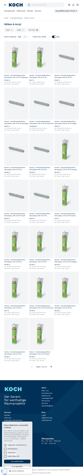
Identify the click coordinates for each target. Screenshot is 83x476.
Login (44, 415)
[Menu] (5, 5)
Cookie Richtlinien (64, 470)
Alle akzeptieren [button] (17, 461)
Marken (30, 11)
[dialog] (17, 448)
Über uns (45, 391)
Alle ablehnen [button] (17, 467)
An (28, 37)
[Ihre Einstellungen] (69, 5)
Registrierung (47, 418)
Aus (19, 37)
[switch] (24, 37)
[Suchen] (29, 4)
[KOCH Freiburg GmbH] (16, 5)
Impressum (54, 470)
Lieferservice (47, 420)
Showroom (46, 401)
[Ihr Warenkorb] (77, 5)
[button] (17, 471)
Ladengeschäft (47, 398)
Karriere (38, 11)
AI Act (48, 470)
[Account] (73, 5)
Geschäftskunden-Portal (66, 11)
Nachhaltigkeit (47, 406)
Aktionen (7, 418)
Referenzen (21, 11)
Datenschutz (41, 470)
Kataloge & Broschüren (13, 420)
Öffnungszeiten (48, 439)
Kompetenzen (9, 11)
